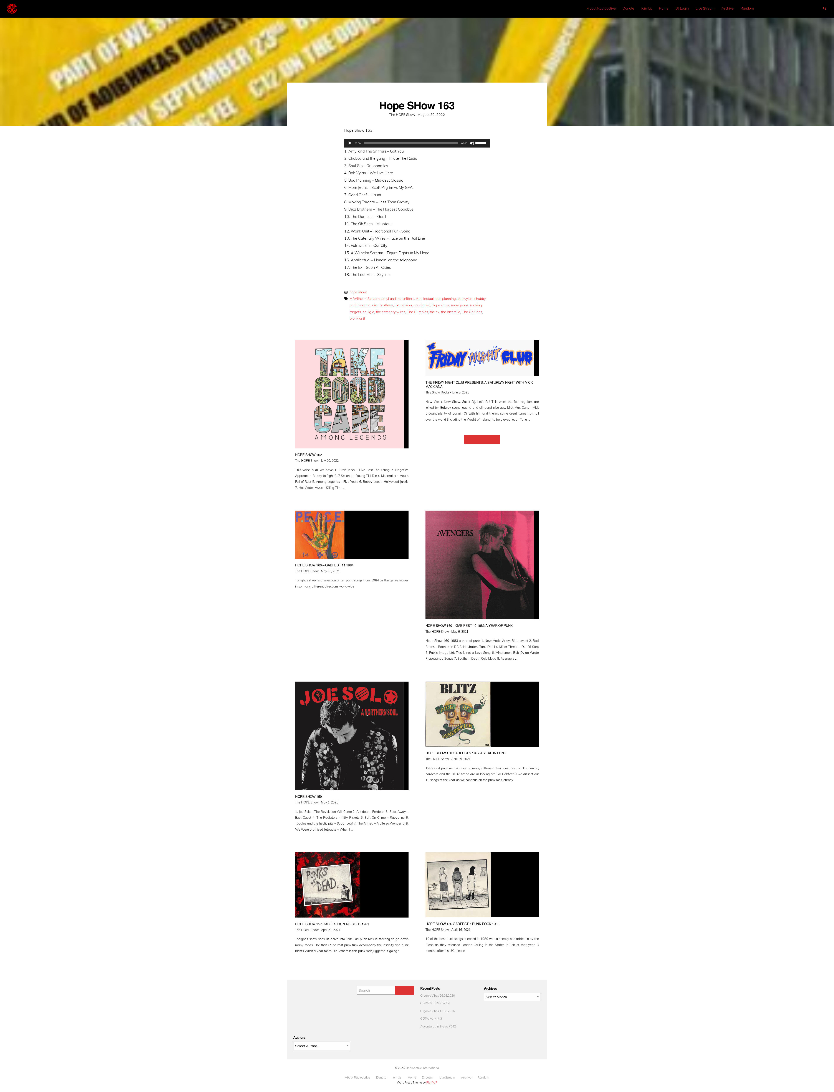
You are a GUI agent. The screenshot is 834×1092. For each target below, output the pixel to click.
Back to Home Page (482, 439)
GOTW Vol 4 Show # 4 (435, 1003)
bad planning (445, 298)
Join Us (646, 8)
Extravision (403, 305)
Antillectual (425, 298)
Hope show (440, 305)
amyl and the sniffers (397, 298)
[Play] (350, 143)
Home (664, 8)
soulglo (368, 312)
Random (747, 8)
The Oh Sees (472, 312)
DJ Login (682, 8)
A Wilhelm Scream (365, 298)
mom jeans (459, 305)
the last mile (450, 312)
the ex (434, 312)
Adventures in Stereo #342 (438, 1026)
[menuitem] (601, 8)
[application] (417, 143)
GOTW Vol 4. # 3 (431, 1018)
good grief (422, 305)
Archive (727, 8)
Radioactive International (423, 1068)
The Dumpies (417, 312)
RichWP (431, 1082)
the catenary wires (390, 312)
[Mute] (472, 143)
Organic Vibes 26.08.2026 (437, 995)
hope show (358, 292)
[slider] (481, 143)
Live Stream (705, 8)
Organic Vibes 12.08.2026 (437, 1011)
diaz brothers (382, 305)
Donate (628, 8)
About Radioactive (601, 8)
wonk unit (357, 318)
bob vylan (465, 298)
